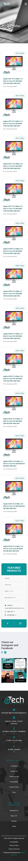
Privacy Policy (14, 787)
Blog (14, 792)
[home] (6, 4)
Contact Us (14, 771)
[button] (14, 611)
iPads (14, 826)
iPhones (14, 821)
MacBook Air (14, 810)
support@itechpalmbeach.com (14, 608)
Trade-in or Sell (14, 776)
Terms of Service (14, 849)
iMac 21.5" (14, 816)
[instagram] (6, 652)
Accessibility (14, 782)
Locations (14, 766)
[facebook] (2, 652)
